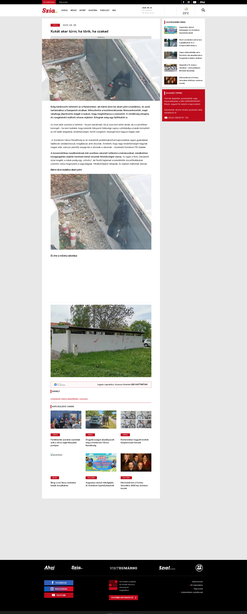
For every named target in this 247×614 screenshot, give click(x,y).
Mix (114, 10)
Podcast (104, 10)
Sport (82, 10)
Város (64, 10)
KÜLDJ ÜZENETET (176, 117)
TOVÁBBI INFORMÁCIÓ (122, 597)
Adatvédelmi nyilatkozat (192, 592)
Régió (73, 10)
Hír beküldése (196, 585)
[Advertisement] (101, 280)
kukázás (83, 399)
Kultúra (93, 10)
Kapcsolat (63, 2)
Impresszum (197, 581)
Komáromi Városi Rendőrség (64, 399)
